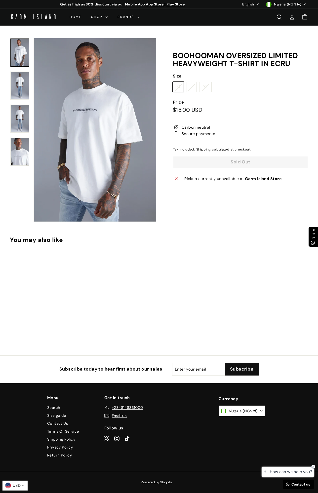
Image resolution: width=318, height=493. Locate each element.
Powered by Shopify (156, 482)
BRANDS (126, 17)
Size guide (56, 415)
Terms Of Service (63, 431)
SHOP (97, 17)
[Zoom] (95, 130)
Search (53, 407)
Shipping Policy (61, 439)
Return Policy (59, 455)
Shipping (203, 149)
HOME (75, 17)
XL (207, 88)
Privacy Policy (60, 447)
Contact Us (57, 423)
